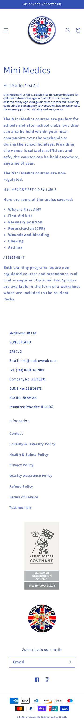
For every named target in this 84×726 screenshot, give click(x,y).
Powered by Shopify (56, 717)
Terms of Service (23, 497)
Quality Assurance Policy (30, 475)
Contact (16, 433)
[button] (6, 30)
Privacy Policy (21, 465)
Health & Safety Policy (28, 454)
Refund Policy (21, 486)
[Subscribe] (69, 662)
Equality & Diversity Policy (32, 444)
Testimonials (20, 507)
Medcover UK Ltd (35, 717)
